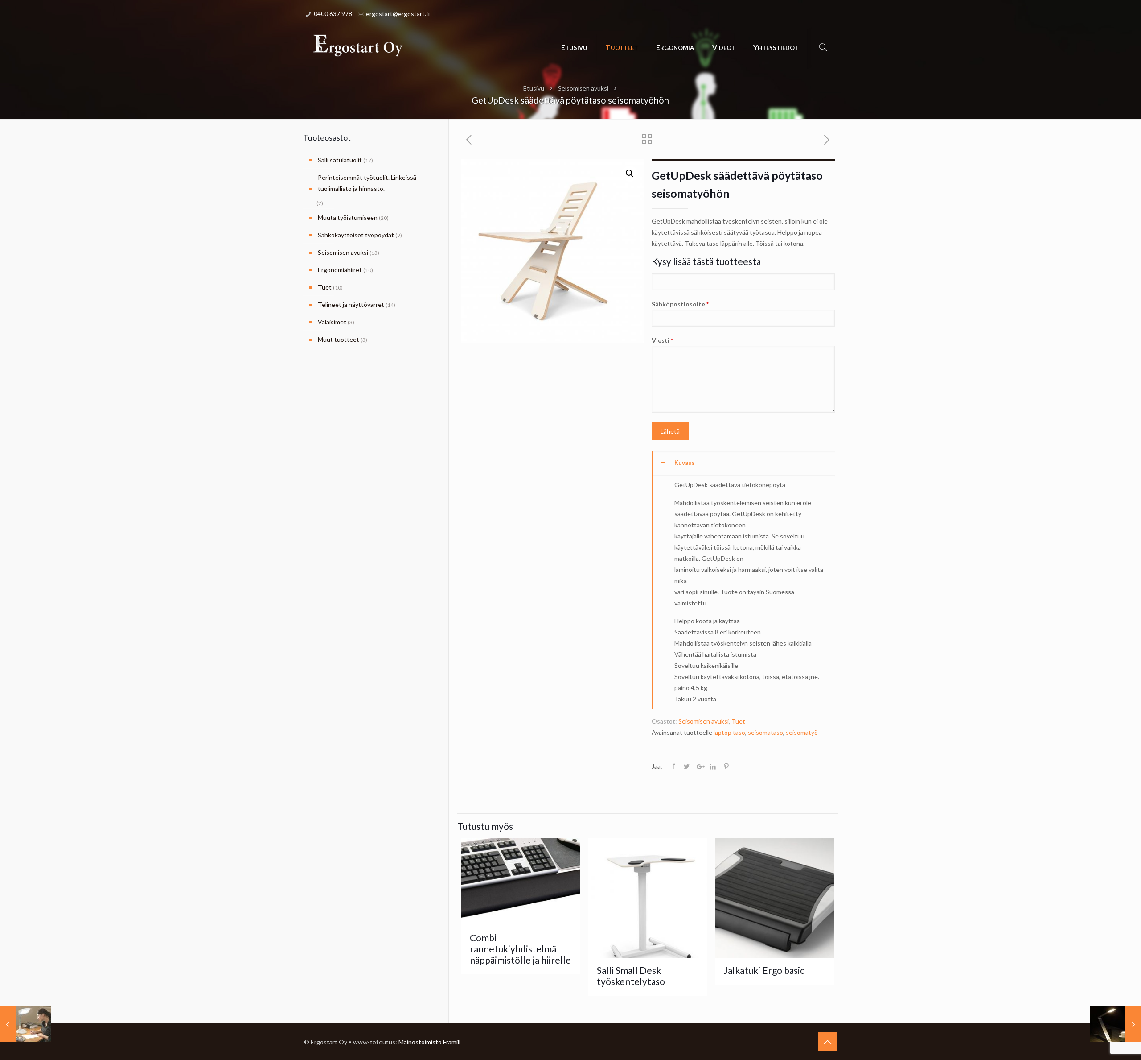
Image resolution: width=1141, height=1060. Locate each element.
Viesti (662, 340)
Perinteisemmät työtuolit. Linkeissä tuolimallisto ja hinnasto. (367, 183)
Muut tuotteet (338, 339)
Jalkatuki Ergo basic (764, 970)
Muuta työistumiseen (348, 217)
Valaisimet (332, 322)
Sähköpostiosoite (680, 304)
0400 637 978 (333, 13)
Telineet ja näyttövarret (351, 304)
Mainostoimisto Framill (429, 1042)
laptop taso (729, 732)
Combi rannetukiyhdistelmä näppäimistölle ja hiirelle (520, 948)
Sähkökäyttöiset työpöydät (356, 235)
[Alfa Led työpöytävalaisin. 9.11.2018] (1115, 1024)
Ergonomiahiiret (340, 269)
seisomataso (765, 732)
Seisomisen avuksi (583, 88)
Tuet (738, 721)
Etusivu (533, 88)
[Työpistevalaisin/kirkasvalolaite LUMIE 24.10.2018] (25, 1024)
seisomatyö (802, 732)
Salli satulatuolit (340, 160)
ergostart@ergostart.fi (398, 13)
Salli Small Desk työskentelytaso (631, 976)
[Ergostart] (358, 45)
